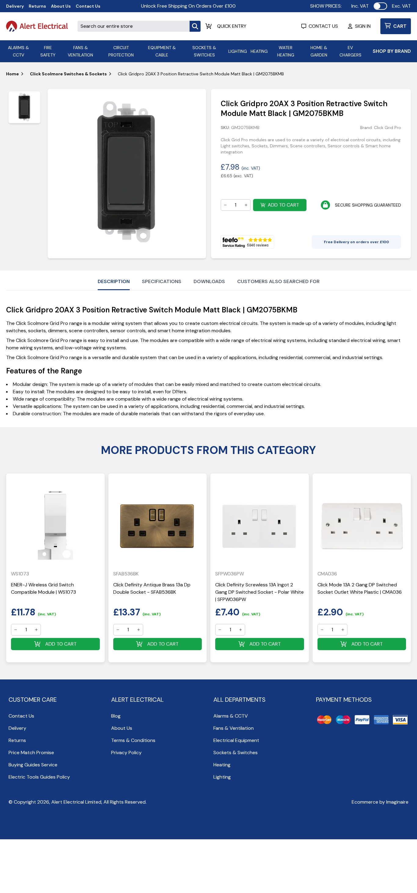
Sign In (363, 26)
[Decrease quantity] (225, 205)
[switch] (380, 6)
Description (114, 281)
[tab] (24, 107)
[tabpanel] (127, 173)
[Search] (195, 26)
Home (12, 74)
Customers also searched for (278, 281)
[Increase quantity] (246, 205)
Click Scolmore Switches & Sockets (68, 74)
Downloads (209, 281)
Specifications (161, 281)
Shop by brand (392, 51)
